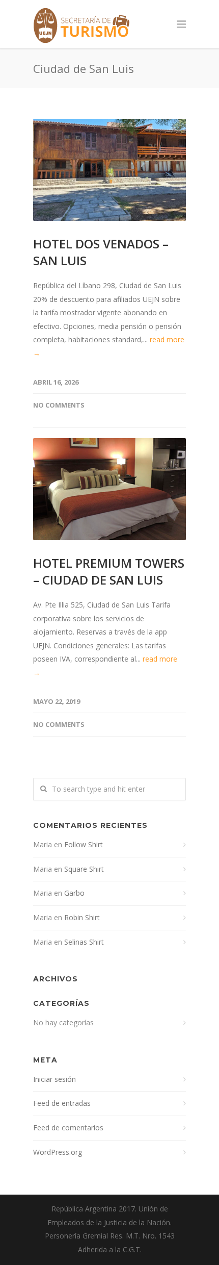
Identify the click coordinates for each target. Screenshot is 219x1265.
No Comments (59, 405)
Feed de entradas (62, 1103)
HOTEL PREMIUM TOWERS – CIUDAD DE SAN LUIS (108, 571)
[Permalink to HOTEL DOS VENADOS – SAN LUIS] (109, 170)
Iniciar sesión (54, 1079)
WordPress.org (57, 1152)
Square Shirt (84, 869)
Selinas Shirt (84, 942)
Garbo (74, 893)
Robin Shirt (82, 917)
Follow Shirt (83, 844)
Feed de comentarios (68, 1127)
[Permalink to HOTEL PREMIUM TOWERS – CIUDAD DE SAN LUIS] (109, 489)
